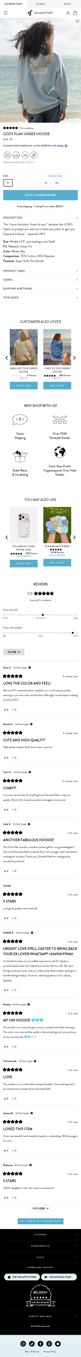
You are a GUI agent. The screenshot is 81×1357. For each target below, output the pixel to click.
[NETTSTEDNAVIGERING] (5, 12)
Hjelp (40, 1257)
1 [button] (32, 118)
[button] (18, 128)
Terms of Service (32, 1351)
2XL (57, 183)
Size (5, 176)
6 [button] (49, 118)
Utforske (40, 1234)
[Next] (74, 358)
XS (8, 183)
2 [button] (36, 118)
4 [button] (43, 118)
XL (46, 183)
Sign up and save (40, 1316)
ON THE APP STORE (24, 1277)
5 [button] (46, 118)
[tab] (40, 217)
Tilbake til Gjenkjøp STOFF (43, 1221)
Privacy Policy (50, 1351)
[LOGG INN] (68, 13)
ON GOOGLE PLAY (60, 1277)
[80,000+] (40, 1306)
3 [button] (39, 118)
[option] (40, 70)
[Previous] (7, 358)
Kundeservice (40, 1246)
